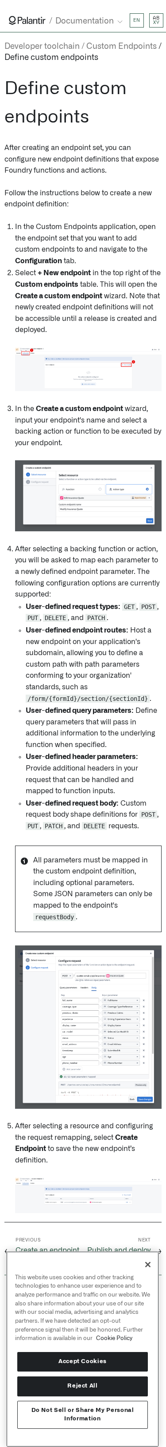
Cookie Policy (114, 1338)
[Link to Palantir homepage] (27, 20)
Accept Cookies (82, 1361)
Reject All (82, 1386)
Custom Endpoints (121, 47)
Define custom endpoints (51, 58)
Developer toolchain (42, 47)
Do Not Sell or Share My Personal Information (82, 1414)
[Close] (148, 1264)
